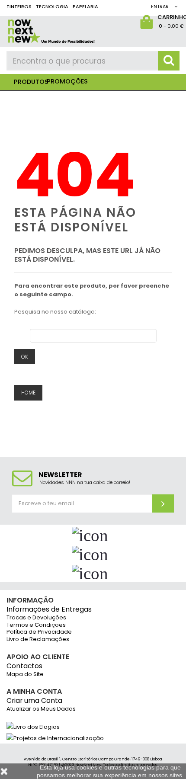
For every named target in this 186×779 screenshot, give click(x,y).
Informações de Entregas (49, 609)
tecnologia (52, 6)
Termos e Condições (36, 625)
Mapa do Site (25, 674)
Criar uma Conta (34, 700)
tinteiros (19, 6)
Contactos (24, 666)
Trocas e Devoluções (36, 618)
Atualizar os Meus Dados (41, 709)
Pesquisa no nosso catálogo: (55, 312)
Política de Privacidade (39, 632)
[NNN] (82, 29)
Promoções (67, 81)
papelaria (85, 6)
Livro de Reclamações (37, 639)
